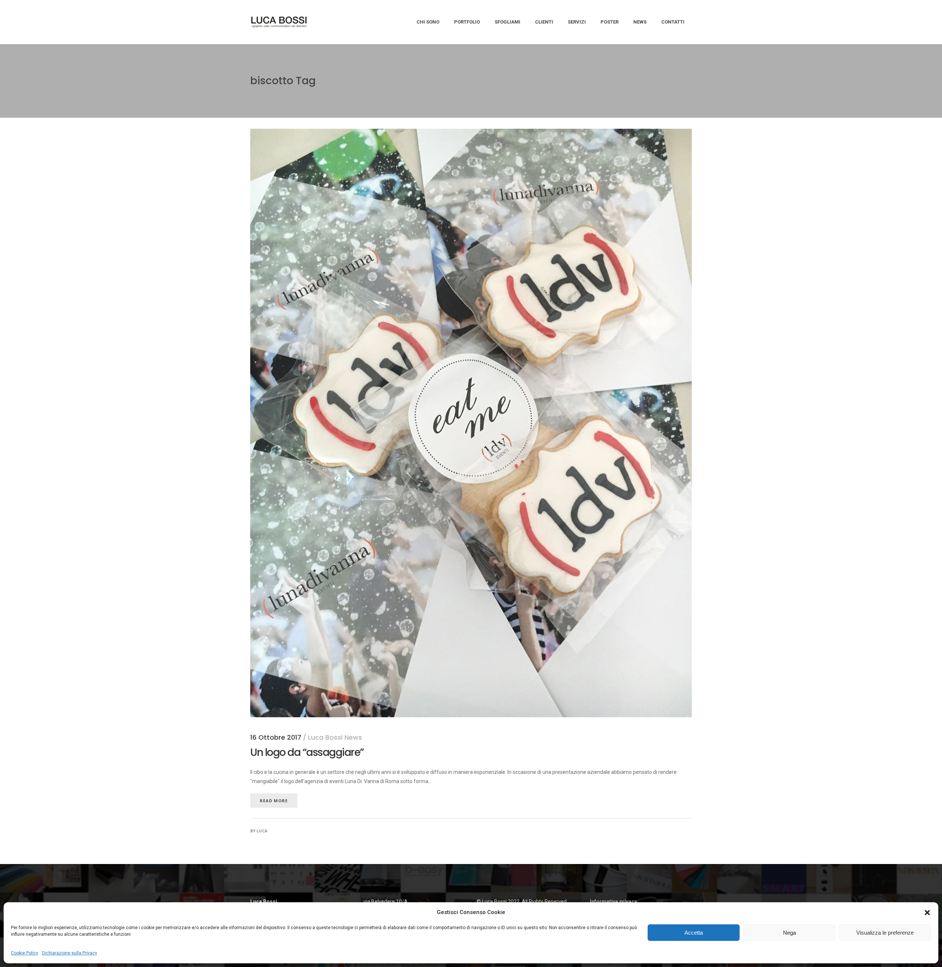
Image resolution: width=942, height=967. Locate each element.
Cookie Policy (24, 953)
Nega (789, 932)
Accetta (693, 932)
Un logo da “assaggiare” (307, 752)
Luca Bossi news (335, 737)
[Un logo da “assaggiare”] (471, 133)
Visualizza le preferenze (885, 932)
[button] (927, 912)
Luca (262, 830)
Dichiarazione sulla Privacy (69, 953)
